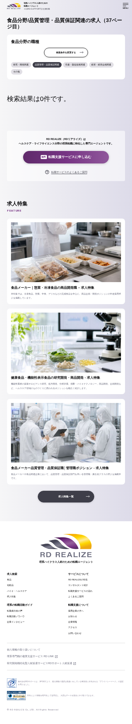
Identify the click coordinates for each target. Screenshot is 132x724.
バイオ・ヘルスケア (17, 591)
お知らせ (72, 616)
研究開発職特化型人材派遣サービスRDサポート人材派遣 (39, 663)
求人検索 (12, 574)
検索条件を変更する (66, 52)
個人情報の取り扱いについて (23, 649)
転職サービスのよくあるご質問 (69, 172)
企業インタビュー (16, 622)
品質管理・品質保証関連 (47, 65)
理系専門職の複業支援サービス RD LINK (30, 656)
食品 (9, 580)
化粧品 (10, 585)
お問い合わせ (74, 633)
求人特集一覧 (66, 496)
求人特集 (11, 596)
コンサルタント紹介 (78, 585)
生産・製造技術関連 (75, 65)
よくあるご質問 (76, 596)
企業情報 (72, 622)
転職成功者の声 (14, 611)
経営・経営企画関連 (101, 65)
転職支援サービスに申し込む (66, 157)
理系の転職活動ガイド (20, 604)
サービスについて (78, 574)
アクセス (72, 627)
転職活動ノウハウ (16, 616)
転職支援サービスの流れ (80, 591)
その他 (16, 72)
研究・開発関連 (21, 65)
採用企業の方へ (76, 611)
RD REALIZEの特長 (78, 580)
